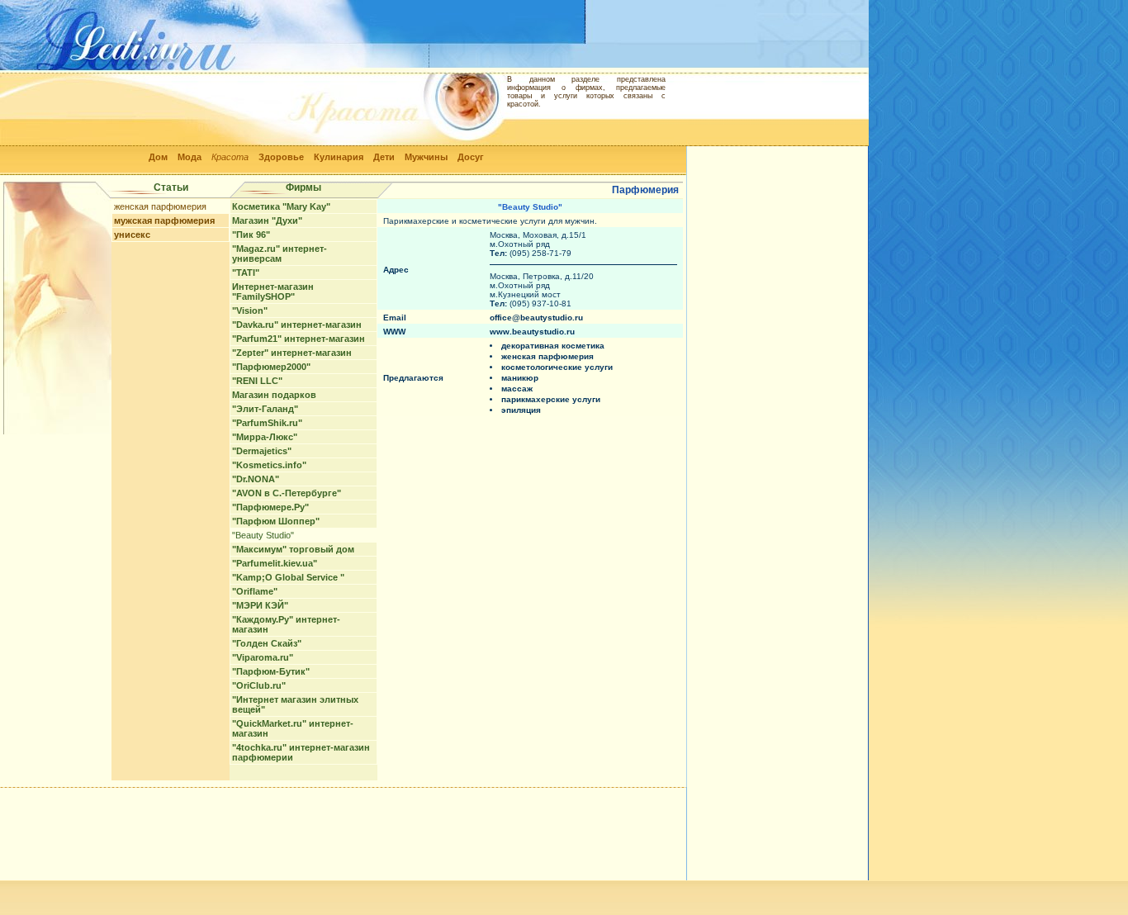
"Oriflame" (254, 591)
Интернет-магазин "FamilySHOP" (273, 291)
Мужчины (426, 157)
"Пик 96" (251, 234)
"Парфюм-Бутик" (271, 671)
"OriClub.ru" (259, 685)
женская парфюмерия (160, 206)
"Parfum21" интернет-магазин (298, 339)
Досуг (470, 157)
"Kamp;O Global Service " (288, 577)
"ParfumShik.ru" (267, 423)
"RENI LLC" (257, 381)
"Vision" (250, 310)
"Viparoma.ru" (262, 657)
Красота (230, 157)
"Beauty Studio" (263, 535)
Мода (189, 157)
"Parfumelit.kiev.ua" (274, 563)
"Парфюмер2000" (271, 367)
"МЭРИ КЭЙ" (260, 605)
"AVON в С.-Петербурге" (286, 493)
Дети (384, 157)
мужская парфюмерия (164, 220)
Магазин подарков (274, 395)
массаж (517, 388)
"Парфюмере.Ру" (270, 507)
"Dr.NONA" (255, 479)
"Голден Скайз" (266, 643)
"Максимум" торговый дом (293, 549)
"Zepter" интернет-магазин (292, 353)
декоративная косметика (552, 345)
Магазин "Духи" (267, 220)
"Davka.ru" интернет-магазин (297, 324)
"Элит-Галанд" (265, 409)
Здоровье (281, 157)
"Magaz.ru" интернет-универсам (279, 253)
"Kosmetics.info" (269, 465)
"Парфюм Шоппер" (276, 521)
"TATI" (245, 272)
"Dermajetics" (261, 451)
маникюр (519, 377)
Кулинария (338, 157)
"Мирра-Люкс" (264, 437)
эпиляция (521, 410)
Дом (158, 157)
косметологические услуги (557, 367)
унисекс (132, 234)
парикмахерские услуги (550, 399)
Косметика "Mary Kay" (281, 206)
